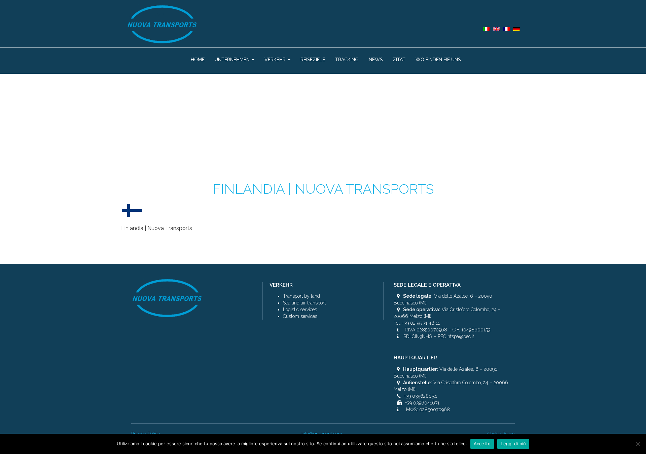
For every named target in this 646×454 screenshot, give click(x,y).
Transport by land (301, 296)
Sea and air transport (304, 302)
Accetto (482, 443)
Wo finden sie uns (438, 59)
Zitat (399, 59)
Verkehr (275, 59)
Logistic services (300, 309)
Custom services (300, 316)
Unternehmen (233, 59)
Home (198, 59)
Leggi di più (513, 443)
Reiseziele (312, 59)
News (376, 59)
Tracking (347, 59)
